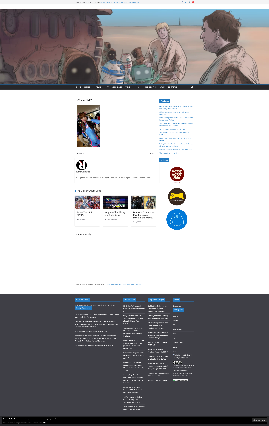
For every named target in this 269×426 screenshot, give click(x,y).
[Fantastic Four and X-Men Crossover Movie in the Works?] (143, 197)
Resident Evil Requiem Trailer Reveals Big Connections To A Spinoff (133, 355)
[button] (91, 87)
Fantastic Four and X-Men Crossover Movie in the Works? (143, 215)
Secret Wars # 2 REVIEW (84, 213)
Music (162, 87)
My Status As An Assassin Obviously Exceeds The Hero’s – (134, 308)
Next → (153, 153)
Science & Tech (151, 87)
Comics (87, 87)
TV (108, 87)
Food (174, 352)
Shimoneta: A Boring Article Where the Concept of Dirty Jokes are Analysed (158, 335)
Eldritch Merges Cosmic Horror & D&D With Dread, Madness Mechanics (132, 389)
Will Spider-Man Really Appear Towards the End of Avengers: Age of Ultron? (158, 366)
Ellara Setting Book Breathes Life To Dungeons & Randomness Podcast (158, 325)
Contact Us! (172, 87)
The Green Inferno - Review (169, 153)
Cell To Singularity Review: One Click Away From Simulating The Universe (132, 399)
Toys (137, 87)
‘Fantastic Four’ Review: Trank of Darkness (90, 341)
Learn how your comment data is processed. (123, 284)
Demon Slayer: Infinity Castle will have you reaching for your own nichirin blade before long (119, 3)
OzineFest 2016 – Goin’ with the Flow (94, 331)
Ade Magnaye (79, 345)
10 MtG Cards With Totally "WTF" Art (172, 129)
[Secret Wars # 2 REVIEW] (87, 197)
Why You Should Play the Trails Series (115, 213)
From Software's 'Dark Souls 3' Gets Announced (176, 150)
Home (78, 87)
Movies (98, 87)
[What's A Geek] (134, 11)
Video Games (117, 87)
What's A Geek (187, 365)
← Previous (79, 153)
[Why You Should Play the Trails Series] (115, 197)
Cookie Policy (42, 423)
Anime (127, 87)
